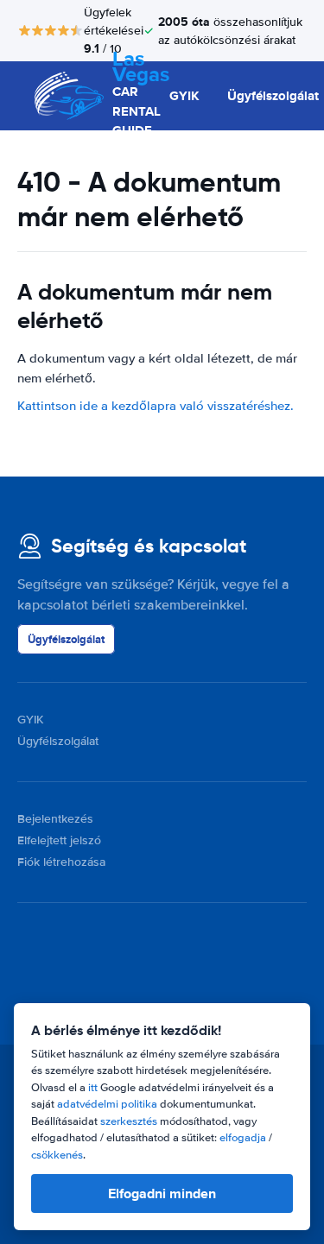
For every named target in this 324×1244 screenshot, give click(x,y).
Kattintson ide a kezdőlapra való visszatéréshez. (155, 406)
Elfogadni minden (162, 1193)
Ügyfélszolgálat (273, 95)
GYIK (184, 95)
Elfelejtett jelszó (59, 840)
